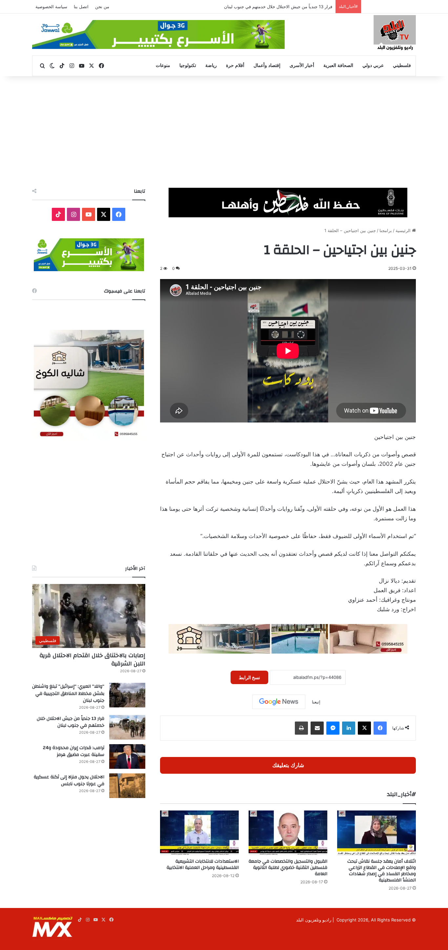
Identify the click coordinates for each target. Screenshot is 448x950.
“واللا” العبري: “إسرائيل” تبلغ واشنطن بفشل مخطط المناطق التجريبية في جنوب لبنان (68, 693)
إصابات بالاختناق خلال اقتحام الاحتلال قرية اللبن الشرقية (92, 659)
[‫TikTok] (58, 214)
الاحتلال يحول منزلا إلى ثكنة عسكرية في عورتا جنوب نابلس (69, 780)
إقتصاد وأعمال (267, 65)
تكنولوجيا (187, 65)
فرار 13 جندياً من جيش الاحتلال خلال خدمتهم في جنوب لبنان (70, 722)
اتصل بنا (81, 6)
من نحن (102, 6)
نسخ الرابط (249, 677)
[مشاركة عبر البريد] (317, 728)
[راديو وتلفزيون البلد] (395, 33)
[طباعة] (301, 728)
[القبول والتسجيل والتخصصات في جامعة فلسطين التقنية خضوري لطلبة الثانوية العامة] (288, 832)
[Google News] (278, 702)
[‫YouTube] (88, 214)
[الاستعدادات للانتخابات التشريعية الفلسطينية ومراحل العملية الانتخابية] (199, 832)
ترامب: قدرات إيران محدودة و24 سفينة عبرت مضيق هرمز (73, 751)
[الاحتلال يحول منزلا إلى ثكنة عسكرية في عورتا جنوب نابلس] (127, 785)
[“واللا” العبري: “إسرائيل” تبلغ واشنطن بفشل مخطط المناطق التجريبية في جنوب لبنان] (127, 695)
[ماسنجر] (332, 728)
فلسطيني (402, 65)
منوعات (163, 65)
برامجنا (385, 230)
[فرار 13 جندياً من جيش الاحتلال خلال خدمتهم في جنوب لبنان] (127, 727)
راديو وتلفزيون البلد (313, 919)
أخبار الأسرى (302, 65)
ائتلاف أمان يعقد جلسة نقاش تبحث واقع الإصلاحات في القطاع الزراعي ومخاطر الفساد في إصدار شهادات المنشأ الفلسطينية (381, 870)
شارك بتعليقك (288, 765)
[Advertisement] (224, 132)
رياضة (211, 65)
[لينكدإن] (348, 728)
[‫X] (364, 728)
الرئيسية (404, 230)
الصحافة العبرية (338, 65)
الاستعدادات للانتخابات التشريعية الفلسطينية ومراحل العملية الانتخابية (203, 864)
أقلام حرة (235, 65)
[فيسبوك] (380, 728)
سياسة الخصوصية (51, 6)
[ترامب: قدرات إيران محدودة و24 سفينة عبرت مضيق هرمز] (127, 756)
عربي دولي (373, 65)
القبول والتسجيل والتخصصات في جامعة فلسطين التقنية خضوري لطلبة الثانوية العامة (288, 867)
